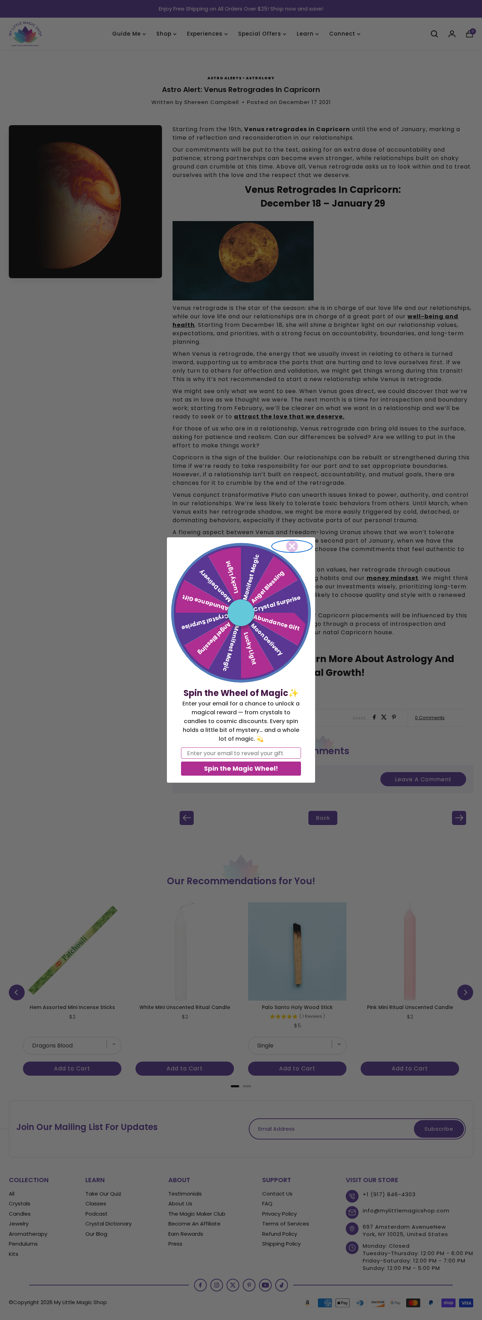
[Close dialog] (292, 546)
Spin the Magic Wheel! (241, 768)
